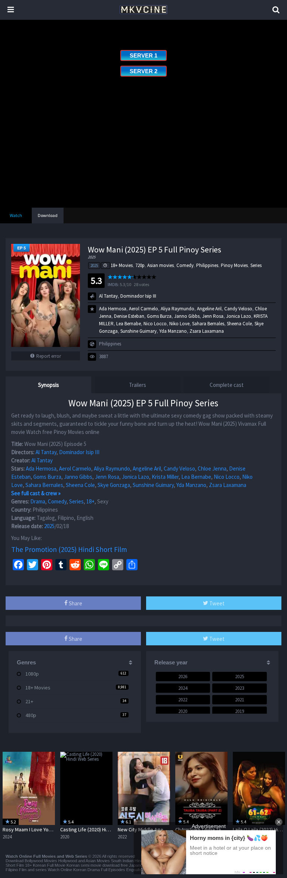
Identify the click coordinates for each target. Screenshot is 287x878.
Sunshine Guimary (138, 331)
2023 (239, 688)
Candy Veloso (238, 308)
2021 (239, 699)
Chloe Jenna (212, 468)
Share (75, 603)
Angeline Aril (209, 308)
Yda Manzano (173, 331)
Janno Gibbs (187, 316)
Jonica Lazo (238, 316)
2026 (182, 676)
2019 (239, 711)
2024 (182, 688)
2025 (94, 265)
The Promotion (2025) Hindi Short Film (69, 549)
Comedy (185, 265)
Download (48, 215)
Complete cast (227, 384)
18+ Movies (122, 265)
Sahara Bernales (208, 323)
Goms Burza (159, 316)
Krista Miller (165, 476)
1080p (32, 674)
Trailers (137, 384)
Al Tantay (108, 296)
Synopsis (48, 384)
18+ (90, 501)
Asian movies (160, 265)
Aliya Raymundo (177, 308)
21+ (29, 701)
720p (140, 265)
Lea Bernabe (128, 323)
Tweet (216, 603)
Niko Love (179, 323)
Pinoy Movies (234, 265)
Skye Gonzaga (114, 484)
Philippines (207, 265)
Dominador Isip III (138, 296)
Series (256, 265)
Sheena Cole (239, 323)
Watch (16, 215)
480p (30, 715)
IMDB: (113, 284)
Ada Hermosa (112, 308)
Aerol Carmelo (143, 308)
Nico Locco (155, 323)
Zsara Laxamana (206, 331)
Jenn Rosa (212, 316)
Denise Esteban (129, 316)
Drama (37, 501)
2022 (182, 699)
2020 (182, 711)
